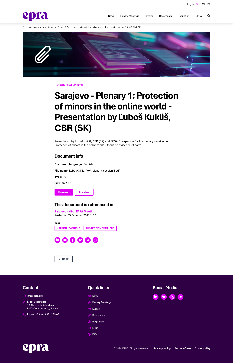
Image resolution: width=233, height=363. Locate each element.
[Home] (24, 27)
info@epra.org (35, 295)
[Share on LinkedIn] (57, 240)
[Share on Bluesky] (80, 240)
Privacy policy (162, 348)
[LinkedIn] (156, 297)
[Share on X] (88, 240)
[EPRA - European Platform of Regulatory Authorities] (35, 16)
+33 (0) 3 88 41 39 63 (47, 314)
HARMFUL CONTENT (68, 228)
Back (65, 258)
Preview (84, 192)
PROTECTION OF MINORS (100, 228)
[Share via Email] (65, 240)
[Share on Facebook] (72, 240)
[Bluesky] (164, 297)
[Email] (180, 297)
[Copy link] (95, 240)
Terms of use (183, 348)
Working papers (36, 27)
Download (63, 192)
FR (208, 4)
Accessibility (202, 348)
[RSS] (172, 297)
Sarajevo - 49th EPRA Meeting (75, 211)
